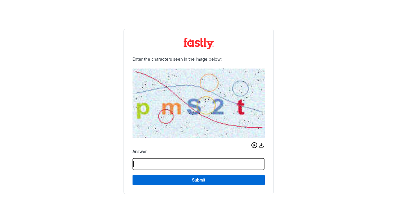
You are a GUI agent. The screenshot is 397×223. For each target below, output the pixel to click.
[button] (254, 145)
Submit (198, 179)
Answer (140, 151)
